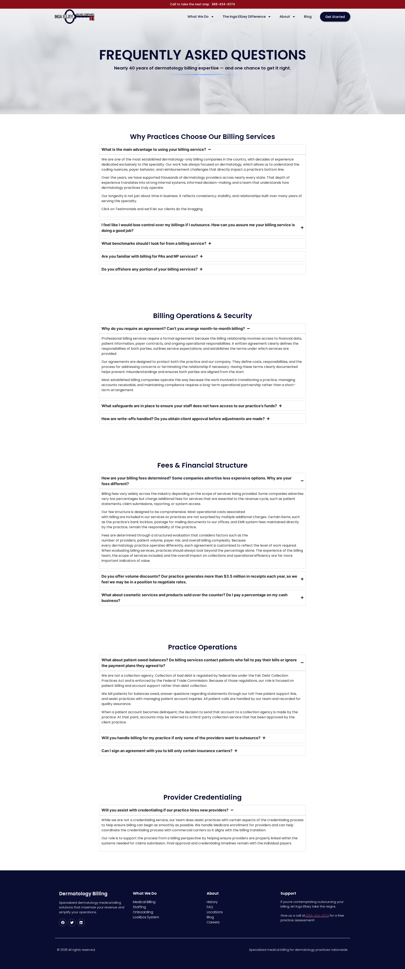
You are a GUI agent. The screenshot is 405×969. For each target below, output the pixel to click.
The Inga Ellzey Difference (244, 16)
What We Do (198, 16)
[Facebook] (62, 922)
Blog (308, 16)
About (284, 16)
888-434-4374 (223, 4)
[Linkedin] (81, 922)
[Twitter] (72, 922)
